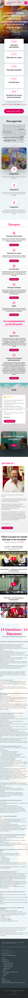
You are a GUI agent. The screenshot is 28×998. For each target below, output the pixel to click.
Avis (3, 977)
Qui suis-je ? (5, 959)
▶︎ (22, 542)
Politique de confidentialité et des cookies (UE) (13, 982)
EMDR (4, 970)
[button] (14, 111)
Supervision (6, 974)
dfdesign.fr (16, 994)
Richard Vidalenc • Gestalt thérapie (14, 2)
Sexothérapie (6, 968)
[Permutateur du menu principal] (25, 3)
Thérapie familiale (7, 966)
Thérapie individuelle (8, 963)
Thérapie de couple (8, 965)
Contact (4, 979)
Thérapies (14, 224)
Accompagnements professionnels (14, 323)
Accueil (3, 958)
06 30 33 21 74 (5, 953)
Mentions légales (6, 981)
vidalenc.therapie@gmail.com (9, 955)
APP (4, 975)
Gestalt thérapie (6, 961)
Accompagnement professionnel (10, 972)
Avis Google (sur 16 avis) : (9, 943)
